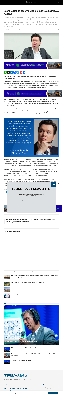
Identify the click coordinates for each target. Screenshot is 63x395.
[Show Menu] (4, 2)
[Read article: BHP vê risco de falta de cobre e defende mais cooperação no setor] (7, 349)
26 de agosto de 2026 (15, 357)
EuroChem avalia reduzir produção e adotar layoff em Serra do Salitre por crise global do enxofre (32, 288)
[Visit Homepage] (31, 2)
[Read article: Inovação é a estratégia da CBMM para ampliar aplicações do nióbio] (31, 325)
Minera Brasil (10, 379)
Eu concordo (53, 393)
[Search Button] (58, 2)
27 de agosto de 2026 (10, 343)
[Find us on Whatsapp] (42, 388)
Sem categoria (11, 7)
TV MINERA (25, 388)
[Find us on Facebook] (45, 388)
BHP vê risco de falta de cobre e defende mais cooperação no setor (25, 347)
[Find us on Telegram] (50, 388)
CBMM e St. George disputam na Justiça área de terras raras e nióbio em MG (28, 282)
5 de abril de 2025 (7, 29)
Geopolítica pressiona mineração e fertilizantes (21, 360)
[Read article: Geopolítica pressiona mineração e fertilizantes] (7, 362)
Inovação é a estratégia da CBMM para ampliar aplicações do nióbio (21, 341)
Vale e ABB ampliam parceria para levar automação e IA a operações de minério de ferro (30, 294)
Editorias (19, 388)
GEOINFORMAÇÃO (8, 390)
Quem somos (12, 388)
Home (5, 7)
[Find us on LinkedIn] (47, 388)
